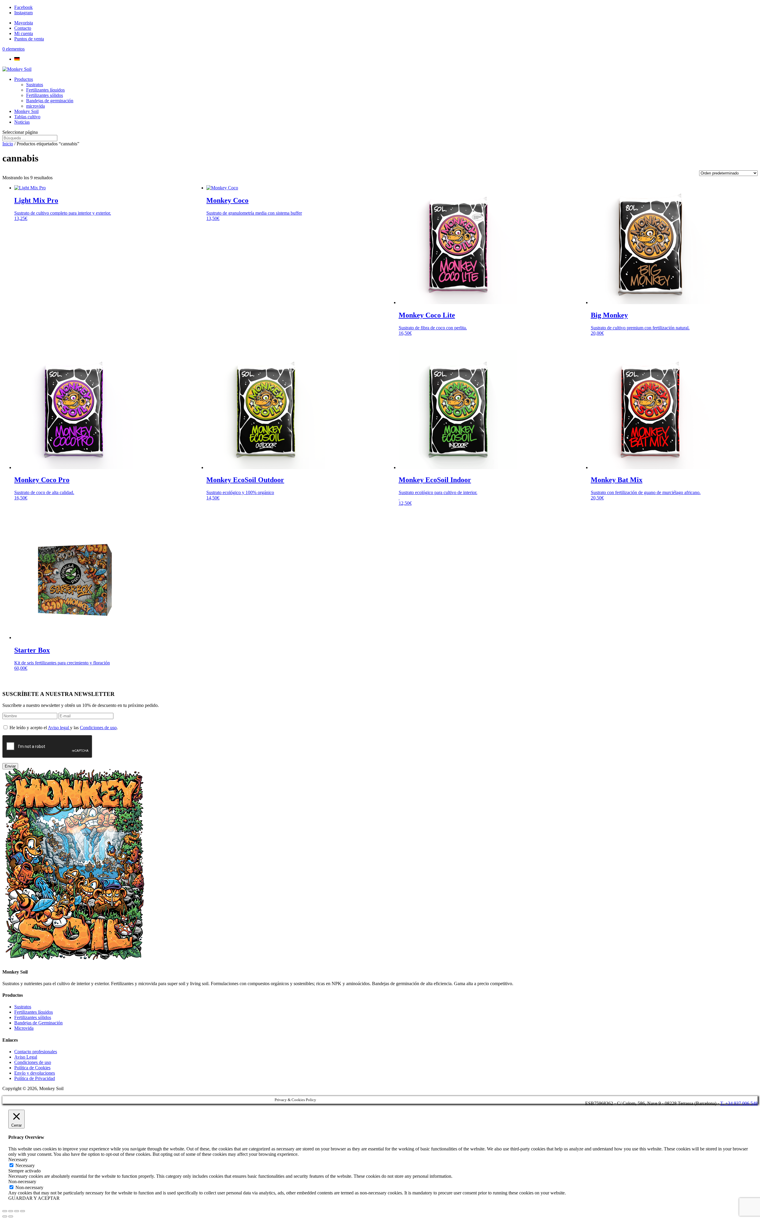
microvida (35, 106)
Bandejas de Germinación (38, 1022)
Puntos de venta (29, 38)
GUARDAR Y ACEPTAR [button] (34, 1198)
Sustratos (34, 84)
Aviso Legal (25, 1056)
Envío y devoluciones (34, 1073)
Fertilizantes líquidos (45, 89)
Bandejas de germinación (49, 100)
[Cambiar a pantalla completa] (10, 1211)
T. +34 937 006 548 (739, 1103)
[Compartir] (16, 1211)
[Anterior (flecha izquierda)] (4, 1216)
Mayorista (23, 22)
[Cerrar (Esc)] (22, 1211)
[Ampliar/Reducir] (4, 1211)
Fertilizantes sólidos (44, 95)
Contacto (22, 28)
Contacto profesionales (35, 1051)
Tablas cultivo (27, 116)
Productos (23, 79)
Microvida (24, 1028)
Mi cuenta (23, 33)
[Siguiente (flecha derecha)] (10, 1216)
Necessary (25, 1165)
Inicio (7, 143)
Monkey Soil (26, 111)
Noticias (22, 122)
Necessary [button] (18, 1159)
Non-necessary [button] (22, 1181)
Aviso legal (59, 727)
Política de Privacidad (34, 1078)
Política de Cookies (32, 1067)
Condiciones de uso (98, 727)
